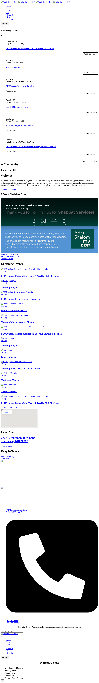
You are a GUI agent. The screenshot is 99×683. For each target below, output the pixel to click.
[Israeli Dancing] (7, 350)
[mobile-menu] (2, 26)
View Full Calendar (89, 161)
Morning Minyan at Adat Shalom (17, 322)
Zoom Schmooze (9, 391)
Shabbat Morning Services (14, 310)
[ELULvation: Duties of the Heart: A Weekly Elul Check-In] (24, 269)
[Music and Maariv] (9, 373)
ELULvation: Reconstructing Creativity (20, 299)
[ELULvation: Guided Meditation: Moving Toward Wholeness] (25, 327)
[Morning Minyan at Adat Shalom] (14, 315)
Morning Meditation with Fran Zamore (20, 368)
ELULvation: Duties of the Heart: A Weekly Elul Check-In (30, 276)
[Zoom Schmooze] (8, 385)
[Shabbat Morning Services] (12, 304)
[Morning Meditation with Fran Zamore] (16, 362)
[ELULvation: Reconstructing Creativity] (17, 292)
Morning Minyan (9, 287)
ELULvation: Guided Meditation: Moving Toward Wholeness (31, 333)
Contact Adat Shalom (14, 678)
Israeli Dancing (8, 357)
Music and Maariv (10, 380)
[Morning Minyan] (8, 281)
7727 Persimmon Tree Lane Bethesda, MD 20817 (18, 439)
